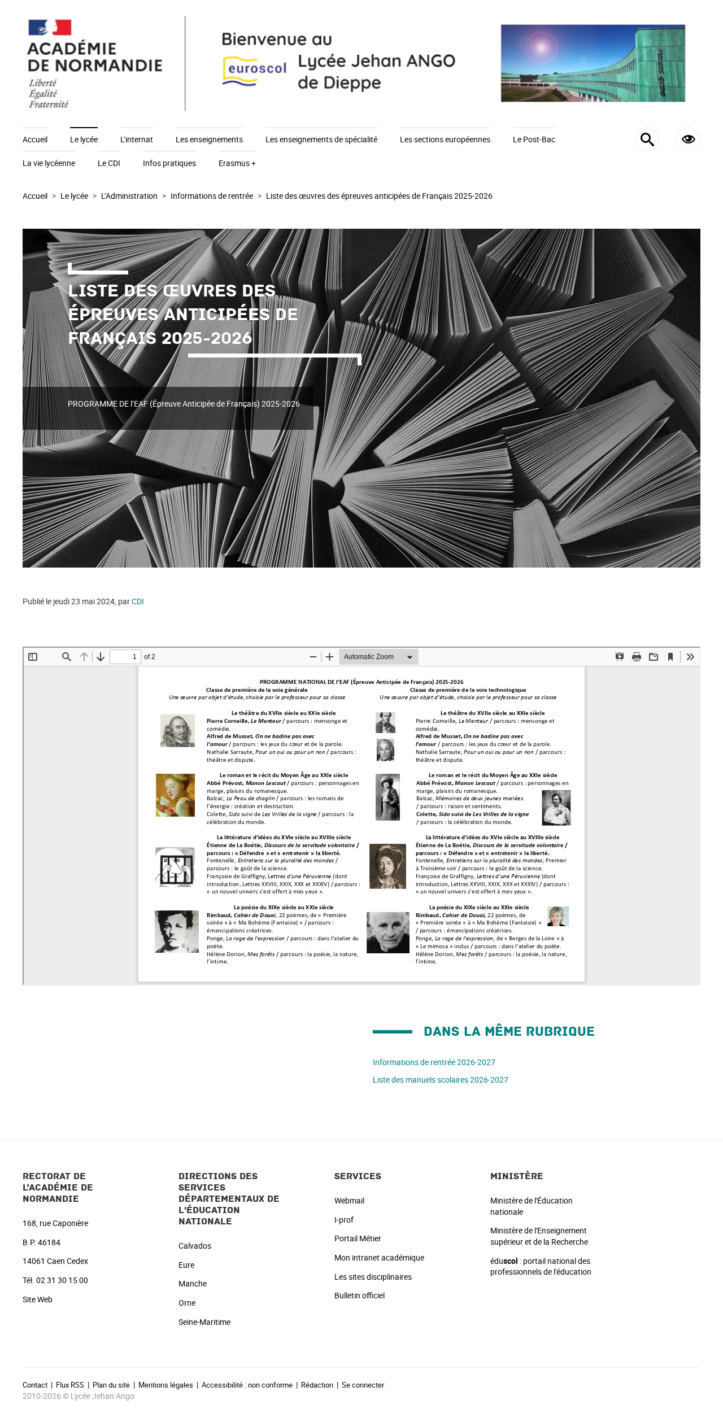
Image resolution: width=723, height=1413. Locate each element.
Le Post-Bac (534, 139)
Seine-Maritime (204, 1321)
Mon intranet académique (379, 1257)
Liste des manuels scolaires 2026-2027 (440, 1079)
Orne (186, 1302)
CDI (138, 601)
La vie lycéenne (49, 163)
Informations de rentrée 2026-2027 (434, 1062)
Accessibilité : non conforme (247, 1385)
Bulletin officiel (359, 1295)
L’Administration (129, 195)
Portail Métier (357, 1238)
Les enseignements (209, 139)
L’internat (136, 139)
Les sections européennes (445, 139)
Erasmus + (237, 163)
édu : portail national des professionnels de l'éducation (540, 1266)
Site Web (38, 1299)
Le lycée (84, 139)
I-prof (344, 1219)
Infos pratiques (169, 163)
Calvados (194, 1245)
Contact (35, 1385)
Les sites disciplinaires (373, 1276)
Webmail (349, 1200)
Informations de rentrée (212, 195)
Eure (186, 1264)
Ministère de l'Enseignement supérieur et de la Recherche (539, 1236)
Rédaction (317, 1385)
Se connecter (363, 1385)
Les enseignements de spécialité (321, 139)
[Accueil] (361, 63)
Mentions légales (165, 1385)
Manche (192, 1283)
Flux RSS (70, 1385)
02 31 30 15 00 (62, 1280)
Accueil (35, 139)
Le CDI (109, 163)
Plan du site (111, 1385)
